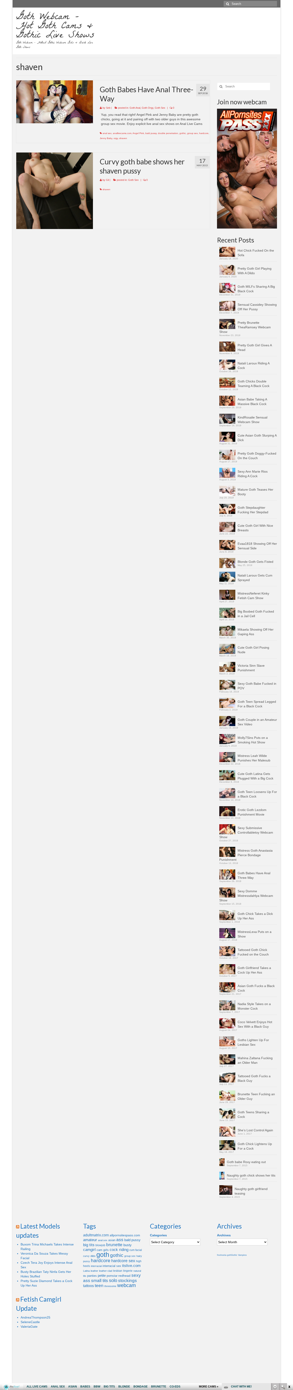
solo (113, 1280)
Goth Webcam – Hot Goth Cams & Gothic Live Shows (55, 26)
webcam (126, 1285)
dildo (92, 1256)
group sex (192, 133)
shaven (123, 138)
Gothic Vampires (239, 1255)
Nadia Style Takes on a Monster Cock (254, 1006)
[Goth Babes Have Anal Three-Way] (54, 101)
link (289, 1319)
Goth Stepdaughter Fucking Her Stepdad (253, 510)
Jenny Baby (106, 138)
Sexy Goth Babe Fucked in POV (257, 686)
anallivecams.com (122, 133)
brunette (114, 1244)
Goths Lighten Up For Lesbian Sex (253, 1042)
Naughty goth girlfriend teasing (251, 1191)
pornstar (112, 1275)
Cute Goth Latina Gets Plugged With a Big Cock (255, 776)
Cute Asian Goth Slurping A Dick (257, 438)
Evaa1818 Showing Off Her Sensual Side (257, 546)
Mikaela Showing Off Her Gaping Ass (256, 632)
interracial (96, 1266)
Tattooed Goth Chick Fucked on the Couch (253, 952)
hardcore (204, 133)
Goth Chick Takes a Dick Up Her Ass (255, 916)
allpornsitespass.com (125, 1235)
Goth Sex (160, 107)
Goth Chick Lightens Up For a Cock (255, 1146)
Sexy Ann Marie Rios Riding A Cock (253, 474)
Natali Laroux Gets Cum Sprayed (255, 578)
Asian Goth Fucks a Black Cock (256, 988)
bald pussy (151, 133)
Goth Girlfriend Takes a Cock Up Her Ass (254, 970)
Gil (107, 180)
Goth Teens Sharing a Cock (253, 1114)
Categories (158, 1235)
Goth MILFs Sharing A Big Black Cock (256, 289)
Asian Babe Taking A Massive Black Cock (252, 402)
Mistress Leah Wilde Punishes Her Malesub (254, 758)
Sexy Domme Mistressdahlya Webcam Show (246, 895)
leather (94, 1270)
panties (92, 1275)
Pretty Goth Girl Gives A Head (255, 347)
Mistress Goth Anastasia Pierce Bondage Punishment (246, 855)
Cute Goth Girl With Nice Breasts (255, 528)
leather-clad (105, 1270)
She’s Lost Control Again (255, 1130)
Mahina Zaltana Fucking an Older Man (255, 1060)
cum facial (135, 1250)
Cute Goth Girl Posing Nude (253, 650)
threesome (110, 1286)
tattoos (88, 1286)
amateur (90, 1240)
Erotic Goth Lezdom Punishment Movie (252, 812)
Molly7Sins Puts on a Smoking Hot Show (253, 740)
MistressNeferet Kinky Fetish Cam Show (253, 596)
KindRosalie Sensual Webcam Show (252, 420)
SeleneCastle (30, 1322)
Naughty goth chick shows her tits (251, 1175)
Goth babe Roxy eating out (246, 1162)
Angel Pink (138, 133)
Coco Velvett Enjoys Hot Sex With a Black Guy (255, 1024)
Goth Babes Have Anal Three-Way (254, 875)
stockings (127, 1280)
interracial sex (112, 1266)
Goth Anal (135, 107)
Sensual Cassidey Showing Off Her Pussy (257, 307)
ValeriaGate (29, 1326)
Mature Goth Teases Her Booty (255, 492)
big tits (89, 1245)
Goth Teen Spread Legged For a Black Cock (257, 704)
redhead (124, 1275)
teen (99, 1285)
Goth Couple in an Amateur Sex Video (257, 722)
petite (102, 1275)
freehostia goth (224, 1255)
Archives (224, 1235)
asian (111, 1240)
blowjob (100, 1245)
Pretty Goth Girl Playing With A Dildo (254, 271)
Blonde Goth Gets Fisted (255, 561)
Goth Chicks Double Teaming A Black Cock (253, 383)
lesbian (117, 1270)
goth (102, 1254)
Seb (108, 107)
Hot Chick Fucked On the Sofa (256, 253)
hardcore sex (123, 1260)
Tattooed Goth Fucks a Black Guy (254, 1078)
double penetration (168, 133)
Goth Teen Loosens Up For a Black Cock (257, 794)
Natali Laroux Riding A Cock (253, 365)
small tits (99, 1280)
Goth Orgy (147, 107)
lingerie (128, 1270)
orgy (116, 138)
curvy (86, 1256)
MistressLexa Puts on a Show (254, 934)
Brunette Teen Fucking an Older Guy (256, 1096)
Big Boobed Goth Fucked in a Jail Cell (256, 614)
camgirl (89, 1250)
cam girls (103, 1250)
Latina (86, 1270)
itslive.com (131, 1266)
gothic (182, 133)
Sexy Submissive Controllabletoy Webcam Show (246, 832)
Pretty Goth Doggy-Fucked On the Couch (257, 456)
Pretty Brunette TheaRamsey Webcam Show (245, 327)
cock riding (119, 1250)
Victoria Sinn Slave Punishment (251, 668)
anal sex (107, 133)
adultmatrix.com (96, 1235)
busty (127, 1245)
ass (119, 1239)
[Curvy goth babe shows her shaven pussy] (54, 191)
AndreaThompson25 (35, 1317)
